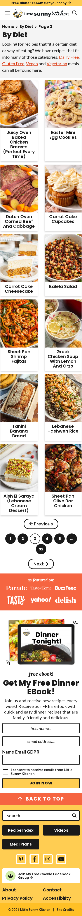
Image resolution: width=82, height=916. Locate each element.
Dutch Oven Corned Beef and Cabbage (19, 221)
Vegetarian (57, 63)
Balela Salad (63, 286)
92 (41, 550)
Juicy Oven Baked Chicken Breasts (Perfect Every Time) (19, 144)
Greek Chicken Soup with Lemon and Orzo (63, 359)
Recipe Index (20, 830)
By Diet (26, 26)
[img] (21, 859)
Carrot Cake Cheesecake (19, 288)
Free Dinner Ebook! (39, 3)
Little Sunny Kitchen (41, 13)
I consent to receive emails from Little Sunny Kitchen (42, 771)
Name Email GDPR (20, 751)
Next (38, 564)
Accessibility (57, 898)
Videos (61, 830)
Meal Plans (21, 844)
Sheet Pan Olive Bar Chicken (63, 501)
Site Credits (65, 909)
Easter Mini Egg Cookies (63, 134)
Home (8, 26)
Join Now (41, 783)
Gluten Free (13, 63)
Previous (43, 524)
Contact (52, 890)
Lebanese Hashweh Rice (63, 428)
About (9, 890)
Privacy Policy (17, 898)
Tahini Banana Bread (19, 431)
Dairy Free (69, 57)
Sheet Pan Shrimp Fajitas (19, 356)
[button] (7, 13)
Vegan (32, 63)
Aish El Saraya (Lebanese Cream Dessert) (19, 503)
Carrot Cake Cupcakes (63, 219)
